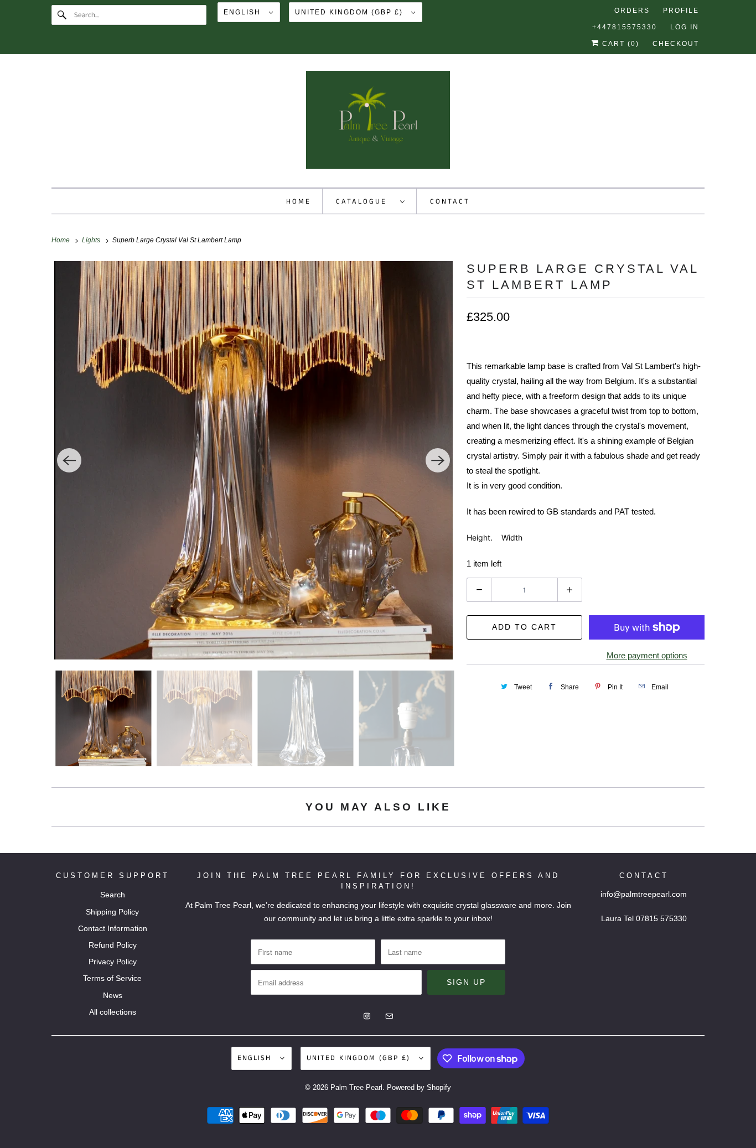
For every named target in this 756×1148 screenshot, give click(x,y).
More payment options (647, 655)
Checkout (676, 44)
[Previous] (69, 460)
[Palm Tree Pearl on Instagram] (674, 83)
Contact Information (112, 928)
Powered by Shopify (419, 1087)
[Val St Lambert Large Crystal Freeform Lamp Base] (253, 460)
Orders (632, 10)
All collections (112, 1011)
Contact (450, 201)
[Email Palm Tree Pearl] (694, 83)
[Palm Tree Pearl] (378, 123)
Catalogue (365, 201)
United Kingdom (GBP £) (350, 12)
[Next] (438, 460)
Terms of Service (112, 978)
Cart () (619, 44)
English (243, 12)
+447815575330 (624, 27)
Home (298, 201)
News (112, 995)
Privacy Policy (113, 961)
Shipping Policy (112, 911)
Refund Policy (113, 945)
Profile (681, 10)
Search (112, 894)
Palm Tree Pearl (356, 1087)
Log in (684, 27)
